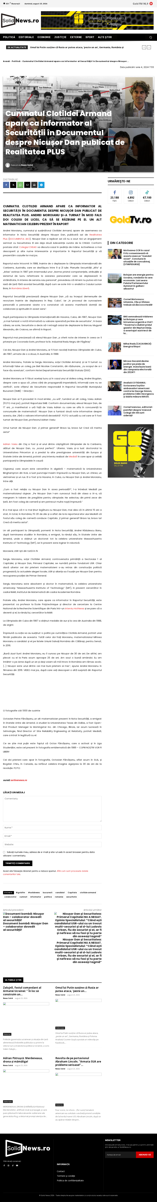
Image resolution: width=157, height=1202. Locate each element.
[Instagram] (8, 1165)
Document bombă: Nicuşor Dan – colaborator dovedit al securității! (25, 926)
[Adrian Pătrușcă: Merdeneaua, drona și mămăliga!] (26, 1086)
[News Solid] (8, 165)
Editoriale (60, 1028)
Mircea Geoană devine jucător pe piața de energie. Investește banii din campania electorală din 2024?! (137, 367)
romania (59, 897)
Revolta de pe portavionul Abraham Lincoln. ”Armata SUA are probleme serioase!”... (78, 1061)
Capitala (72, 892)
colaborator (10, 897)
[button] (150, 37)
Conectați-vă (130, 191)
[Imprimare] (34, 185)
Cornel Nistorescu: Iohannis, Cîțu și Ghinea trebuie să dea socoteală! (137, 302)
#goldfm (20, 892)
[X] (13, 185)
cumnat (23, 897)
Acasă (6, 61)
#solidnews (34, 892)
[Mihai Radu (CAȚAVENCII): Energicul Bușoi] (115, 347)
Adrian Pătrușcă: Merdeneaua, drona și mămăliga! (58, 47)
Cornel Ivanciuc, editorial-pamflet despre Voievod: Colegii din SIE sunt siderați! (138, 411)
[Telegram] (41, 185)
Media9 (73, 456)
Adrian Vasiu (10, 444)
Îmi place (114, 191)
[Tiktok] (12, 1165)
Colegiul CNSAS (28, 247)
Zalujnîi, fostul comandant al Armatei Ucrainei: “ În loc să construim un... (22, 991)
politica (48, 897)
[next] (149, 47)
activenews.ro (19, 780)
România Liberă (20, 288)
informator (35, 897)
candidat (60, 892)
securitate (71, 897)
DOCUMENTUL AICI (20, 238)
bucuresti (47, 892)
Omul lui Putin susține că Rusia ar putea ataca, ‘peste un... (77, 989)
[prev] (144, 47)
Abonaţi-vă (145, 1155)
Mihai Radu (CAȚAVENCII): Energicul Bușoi (137, 345)
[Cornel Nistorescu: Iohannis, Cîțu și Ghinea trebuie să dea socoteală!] (115, 303)
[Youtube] (17, 1165)
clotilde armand (88, 892)
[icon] (151, 4)
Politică (16, 61)
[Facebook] (6, 185)
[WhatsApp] (20, 185)
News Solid (27, 165)
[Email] (27, 185)
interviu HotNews (74, 608)
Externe (7, 1034)
